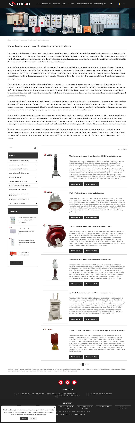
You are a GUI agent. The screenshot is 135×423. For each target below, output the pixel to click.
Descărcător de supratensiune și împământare (19, 194)
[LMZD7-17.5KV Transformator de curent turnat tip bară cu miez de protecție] (55, 340)
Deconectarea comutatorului (18, 181)
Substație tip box (103, 406)
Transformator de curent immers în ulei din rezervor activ (90, 260)
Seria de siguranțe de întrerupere (19, 185)
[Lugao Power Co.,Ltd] (19, 4)
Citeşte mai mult (76, 184)
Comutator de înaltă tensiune (18, 169)
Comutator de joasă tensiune (18, 165)
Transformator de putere (17, 203)
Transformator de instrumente (28, 40)
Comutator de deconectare (123, 407)
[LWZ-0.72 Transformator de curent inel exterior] (55, 203)
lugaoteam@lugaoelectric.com (69, 396)
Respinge (24, 418)
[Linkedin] (67, 382)
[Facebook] (60, 382)
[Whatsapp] (74, 382)
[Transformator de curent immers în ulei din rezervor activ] (55, 269)
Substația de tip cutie (16, 177)
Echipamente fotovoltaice (17, 190)
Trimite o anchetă (91, 184)
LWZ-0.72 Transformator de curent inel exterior (86, 193)
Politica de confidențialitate (76, 414)
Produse (16, 40)
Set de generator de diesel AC (19, 199)
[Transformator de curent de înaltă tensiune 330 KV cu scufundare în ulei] (55, 166)
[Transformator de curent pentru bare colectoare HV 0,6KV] (55, 236)
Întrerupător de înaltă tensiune (19, 173)
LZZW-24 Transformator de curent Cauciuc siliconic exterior (91, 293)
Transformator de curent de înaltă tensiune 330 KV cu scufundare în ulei (95, 156)
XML (64, 414)
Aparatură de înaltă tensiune (66, 407)
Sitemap (56, 414)
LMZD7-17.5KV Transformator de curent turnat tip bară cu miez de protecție (97, 330)
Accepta (33, 418)
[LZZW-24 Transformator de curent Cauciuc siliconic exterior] (55, 307)
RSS (61, 414)
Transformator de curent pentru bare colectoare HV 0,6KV (90, 226)
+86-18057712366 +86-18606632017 (101, 394)
